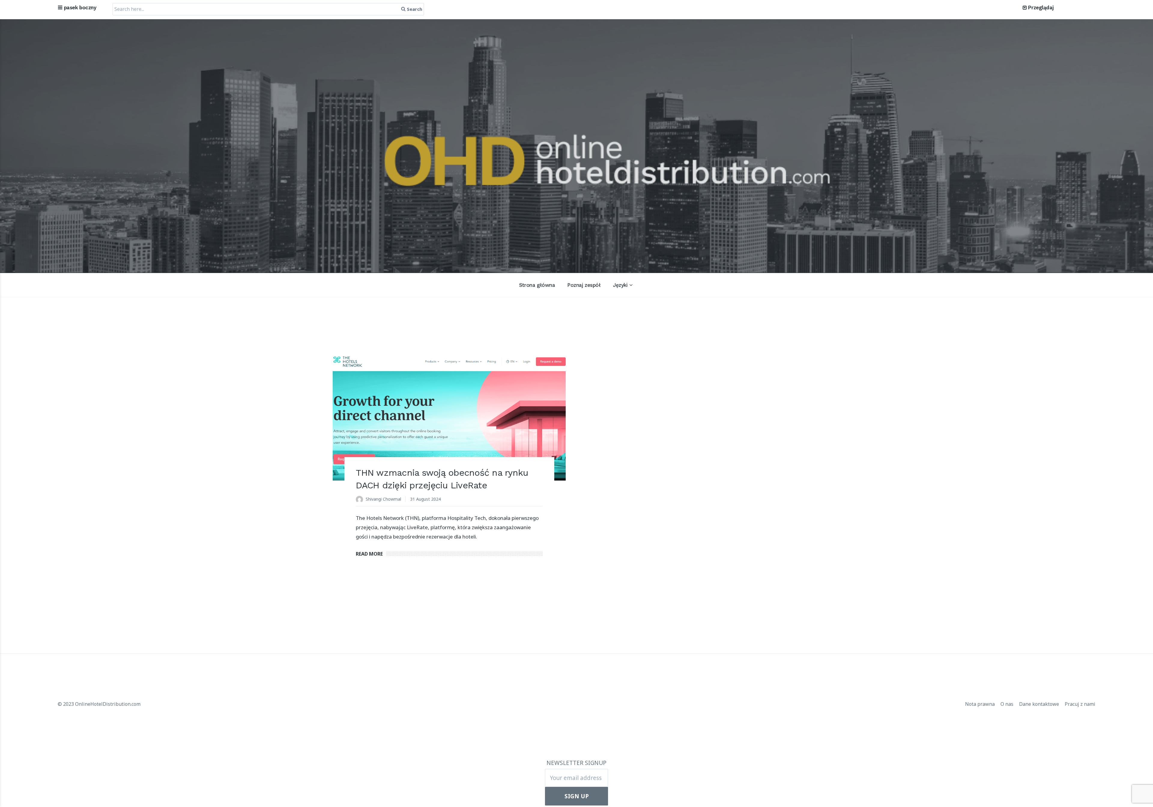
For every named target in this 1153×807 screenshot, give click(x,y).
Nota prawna (980, 704)
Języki (620, 285)
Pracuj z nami (1080, 704)
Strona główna (537, 285)
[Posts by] (361, 499)
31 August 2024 (425, 499)
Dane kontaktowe (1039, 704)
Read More (369, 554)
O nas (1007, 704)
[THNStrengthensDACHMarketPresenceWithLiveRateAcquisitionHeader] (449, 417)
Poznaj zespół (584, 285)
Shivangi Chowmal (383, 499)
